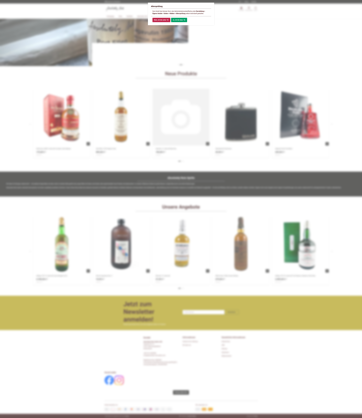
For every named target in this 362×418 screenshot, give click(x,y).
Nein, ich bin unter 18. (161, 20)
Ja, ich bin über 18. (179, 20)
